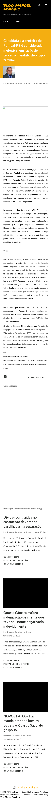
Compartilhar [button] (36, 377)
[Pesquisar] (39, 5)
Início (5, 21)
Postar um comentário (16, 560)
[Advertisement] (25, 480)
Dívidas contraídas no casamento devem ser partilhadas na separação (22, 521)
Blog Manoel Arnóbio (17, 7)
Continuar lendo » (14, 564)
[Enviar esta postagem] (5, 377)
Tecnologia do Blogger (27, 787)
